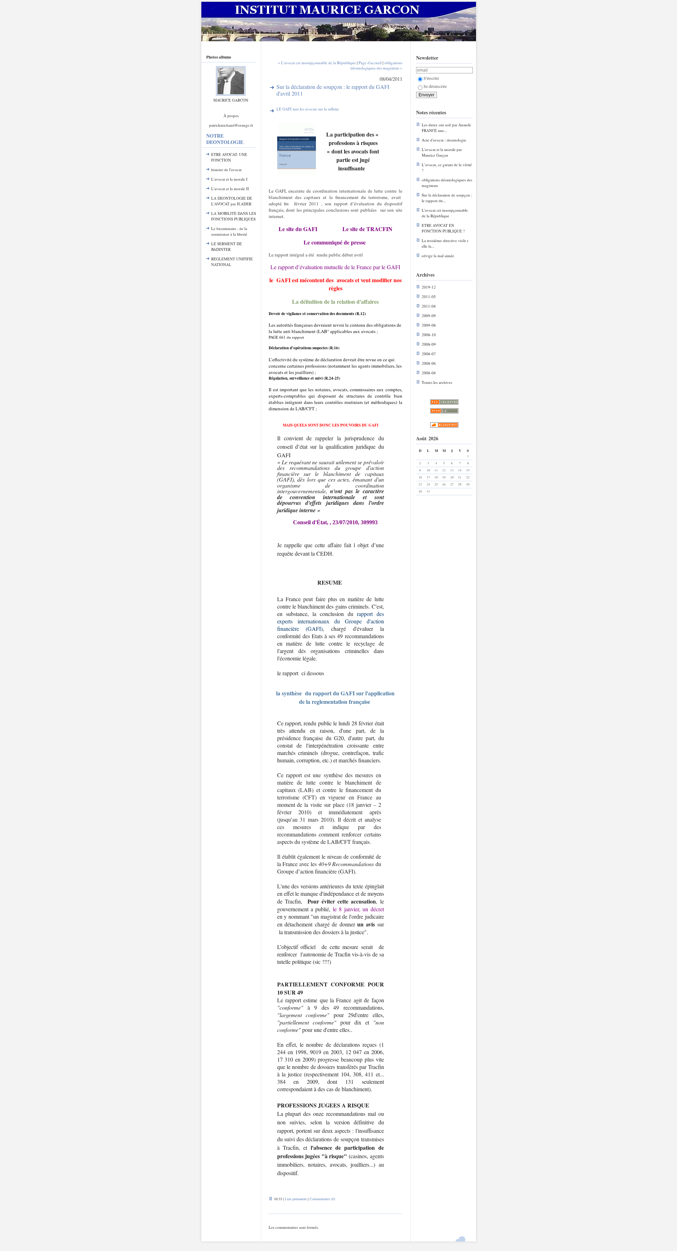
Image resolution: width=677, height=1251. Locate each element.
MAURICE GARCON (230, 100)
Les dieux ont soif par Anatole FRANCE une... (446, 127)
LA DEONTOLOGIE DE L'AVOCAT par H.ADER (231, 200)
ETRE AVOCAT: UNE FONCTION (229, 157)
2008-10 (429, 334)
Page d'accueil (370, 62)
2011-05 (429, 296)
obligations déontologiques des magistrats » (376, 65)
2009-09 (429, 315)
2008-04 (429, 372)
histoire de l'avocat (226, 169)
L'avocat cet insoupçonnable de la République (445, 212)
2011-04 (429, 306)
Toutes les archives (437, 382)
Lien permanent (296, 1198)
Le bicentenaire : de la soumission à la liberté (229, 231)
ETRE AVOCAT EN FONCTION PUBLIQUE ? (443, 228)
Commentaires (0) (322, 1198)
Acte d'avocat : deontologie (444, 140)
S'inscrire (431, 78)
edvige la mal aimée (438, 255)
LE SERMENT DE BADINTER (226, 246)
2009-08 (429, 325)
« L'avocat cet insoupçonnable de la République (317, 62)
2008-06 (429, 363)
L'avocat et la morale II (230, 188)
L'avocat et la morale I (229, 179)
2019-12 (429, 287)
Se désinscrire (435, 86)
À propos (231, 115)
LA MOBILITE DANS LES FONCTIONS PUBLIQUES (233, 216)
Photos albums (218, 57)
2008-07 (429, 353)
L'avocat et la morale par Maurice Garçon (442, 152)
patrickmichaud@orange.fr (231, 125)
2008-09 (429, 344)
